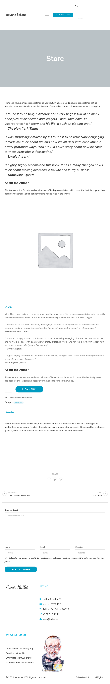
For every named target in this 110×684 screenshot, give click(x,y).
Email (42, 547)
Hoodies (18, 403)
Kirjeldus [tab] (9, 412)
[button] (76, 6)
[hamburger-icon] (47, 15)
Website (79, 547)
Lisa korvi (29, 389)
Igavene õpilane (15, 15)
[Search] (100, 18)
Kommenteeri (12, 510)
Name (7, 547)
